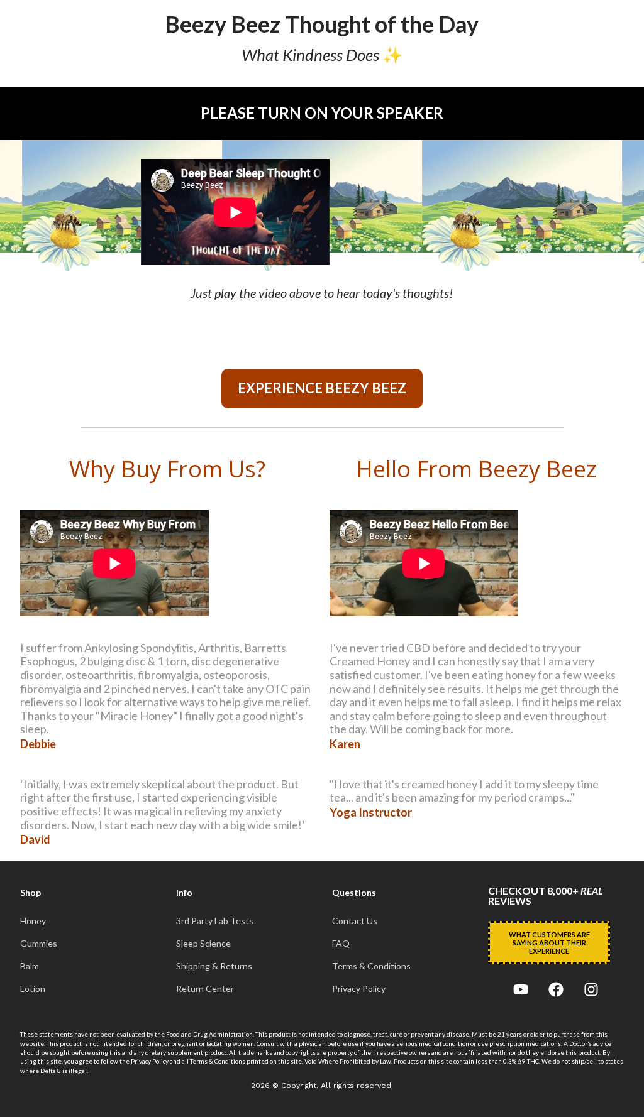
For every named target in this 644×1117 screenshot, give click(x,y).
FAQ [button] (341, 944)
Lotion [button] (32, 989)
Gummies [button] (38, 944)
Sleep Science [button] (203, 944)
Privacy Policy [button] (359, 989)
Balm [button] (29, 966)
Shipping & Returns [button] (214, 966)
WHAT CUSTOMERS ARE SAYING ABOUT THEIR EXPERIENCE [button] (549, 942)
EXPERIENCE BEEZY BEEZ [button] (322, 387)
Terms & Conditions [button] (371, 966)
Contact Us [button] (354, 921)
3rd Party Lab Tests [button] (214, 921)
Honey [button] (33, 921)
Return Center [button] (205, 989)
